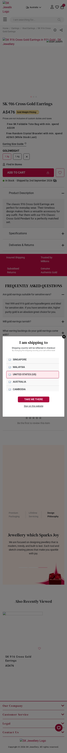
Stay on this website (33, 406)
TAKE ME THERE (33, 399)
